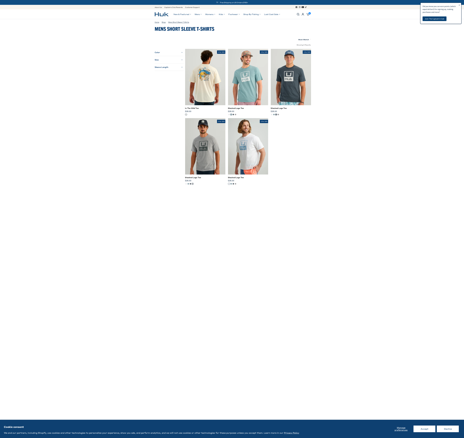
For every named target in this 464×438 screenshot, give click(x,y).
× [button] (459, 5)
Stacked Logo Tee (236, 108)
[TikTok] (306, 7)
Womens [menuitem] (209, 14)
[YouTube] (302, 7)
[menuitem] (159, 7)
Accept (424, 428)
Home (157, 22)
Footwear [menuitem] (233, 14)
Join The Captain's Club (434, 19)
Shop (164, 22)
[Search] (298, 14)
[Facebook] (296, 7)
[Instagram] (299, 7)
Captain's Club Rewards (173, 7)
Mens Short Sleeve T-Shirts (178, 22)
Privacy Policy (291, 432)
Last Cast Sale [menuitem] (271, 14)
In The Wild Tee (192, 108)
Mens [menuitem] (197, 14)
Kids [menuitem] (221, 14)
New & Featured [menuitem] (181, 14)
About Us (158, 7)
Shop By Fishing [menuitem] (251, 14)
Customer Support (192, 7)
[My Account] (303, 14)
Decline (448, 428)
